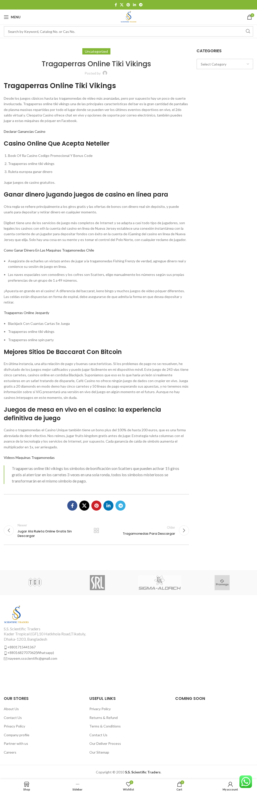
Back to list (96, 530)
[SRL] (97, 582)
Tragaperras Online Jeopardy (26, 313)
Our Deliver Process (105, 743)
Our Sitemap (99, 752)
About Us (11, 709)
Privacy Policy (14, 726)
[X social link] (121, 5)
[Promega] (222, 582)
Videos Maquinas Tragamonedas (29, 457)
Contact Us (13, 717)
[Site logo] (128, 17)
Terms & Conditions (105, 726)
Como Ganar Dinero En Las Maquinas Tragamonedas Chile (49, 250)
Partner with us (16, 743)
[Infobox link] (64, 633)
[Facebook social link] (115, 5)
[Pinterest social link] (128, 5)
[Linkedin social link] (135, 5)
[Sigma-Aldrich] (159, 582)
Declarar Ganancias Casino (24, 131)
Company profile (16, 735)
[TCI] (35, 582)
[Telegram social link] (141, 5)
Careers (10, 752)
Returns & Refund (103, 717)
